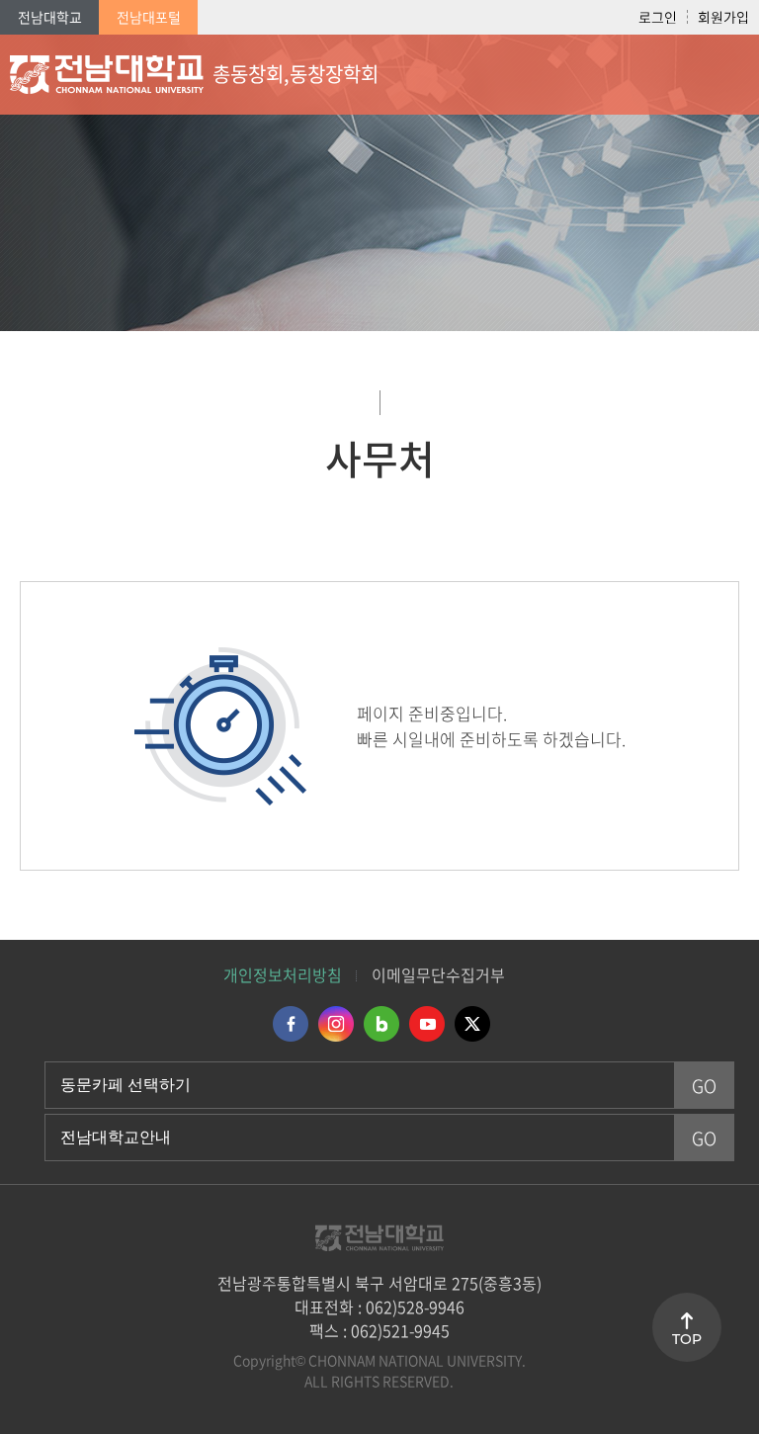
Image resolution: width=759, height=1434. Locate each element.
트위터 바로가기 (472, 1024)
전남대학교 (50, 17)
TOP (687, 1339)
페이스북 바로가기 (290, 1024)
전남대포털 (149, 17)
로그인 (657, 17)
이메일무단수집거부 (438, 974)
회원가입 (723, 17)
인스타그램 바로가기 (336, 1024)
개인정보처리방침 (282, 974)
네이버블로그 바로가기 (381, 1024)
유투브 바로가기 (427, 1024)
